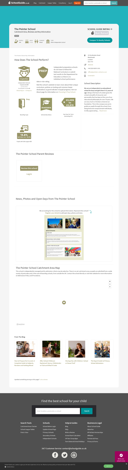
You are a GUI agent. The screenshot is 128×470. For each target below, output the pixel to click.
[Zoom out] (110, 284)
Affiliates (90, 435)
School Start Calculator (72, 435)
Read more (103, 111)
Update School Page (49, 429)
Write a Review (70, 432)
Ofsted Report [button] (20, 90)
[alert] (64, 466)
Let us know (44, 379)
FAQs (66, 429)
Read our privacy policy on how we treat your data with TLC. (59, 464)
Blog (66, 426)
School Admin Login (49, 426)
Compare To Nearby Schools (100, 40)
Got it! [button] (108, 466)
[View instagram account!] (73, 455)
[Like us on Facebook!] (54, 455)
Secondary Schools (49, 435)
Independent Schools (50, 438)
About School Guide (93, 426)
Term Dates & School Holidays (75, 441)
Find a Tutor (24, 432)
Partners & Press (92, 438)
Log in (29, 174)
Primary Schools (48, 432)
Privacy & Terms (92, 441)
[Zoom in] (110, 281)
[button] (40, 467)
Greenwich (91, 75)
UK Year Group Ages (71, 438)
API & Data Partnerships (95, 432)
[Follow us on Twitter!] (64, 455)
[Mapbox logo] (20, 324)
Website (90, 65)
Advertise (90, 429)
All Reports (28, 90)
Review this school (29, 168)
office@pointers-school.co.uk (97, 72)
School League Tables (28, 429)
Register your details (52, 213)
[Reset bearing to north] (110, 286)
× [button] (126, 464)
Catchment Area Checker (29, 426)
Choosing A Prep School (66, 92)
